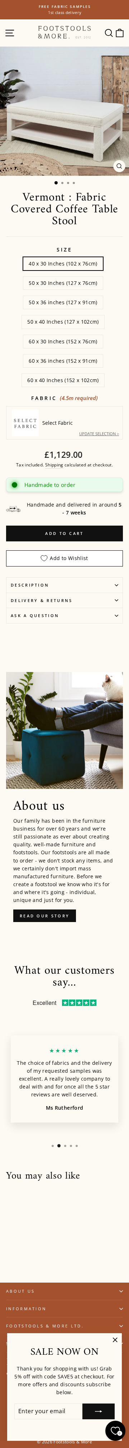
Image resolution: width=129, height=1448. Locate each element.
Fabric (64, 398)
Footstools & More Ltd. (45, 1326)
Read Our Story (45, 915)
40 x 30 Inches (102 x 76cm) (63, 263)
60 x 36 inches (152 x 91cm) (63, 360)
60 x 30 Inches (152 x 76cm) (63, 341)
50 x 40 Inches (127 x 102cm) (63, 321)
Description (30, 585)
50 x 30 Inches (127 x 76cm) (63, 282)
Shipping (54, 464)
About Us (20, 1291)
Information (26, 1308)
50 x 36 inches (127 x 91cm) (63, 302)
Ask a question (35, 615)
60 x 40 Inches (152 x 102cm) (63, 380)
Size (65, 249)
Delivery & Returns (42, 600)
